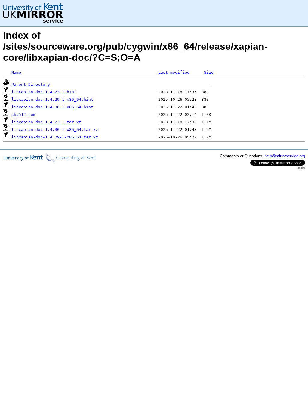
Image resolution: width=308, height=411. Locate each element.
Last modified (173, 72)
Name (16, 72)
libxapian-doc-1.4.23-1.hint (43, 92)
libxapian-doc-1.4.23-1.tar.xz (46, 122)
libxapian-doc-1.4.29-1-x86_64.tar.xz (54, 137)
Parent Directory (30, 84)
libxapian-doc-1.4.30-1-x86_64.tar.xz (54, 129)
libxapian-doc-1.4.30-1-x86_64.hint (52, 107)
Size (209, 72)
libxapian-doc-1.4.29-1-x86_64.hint (52, 99)
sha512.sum (23, 114)
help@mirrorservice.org (285, 156)
